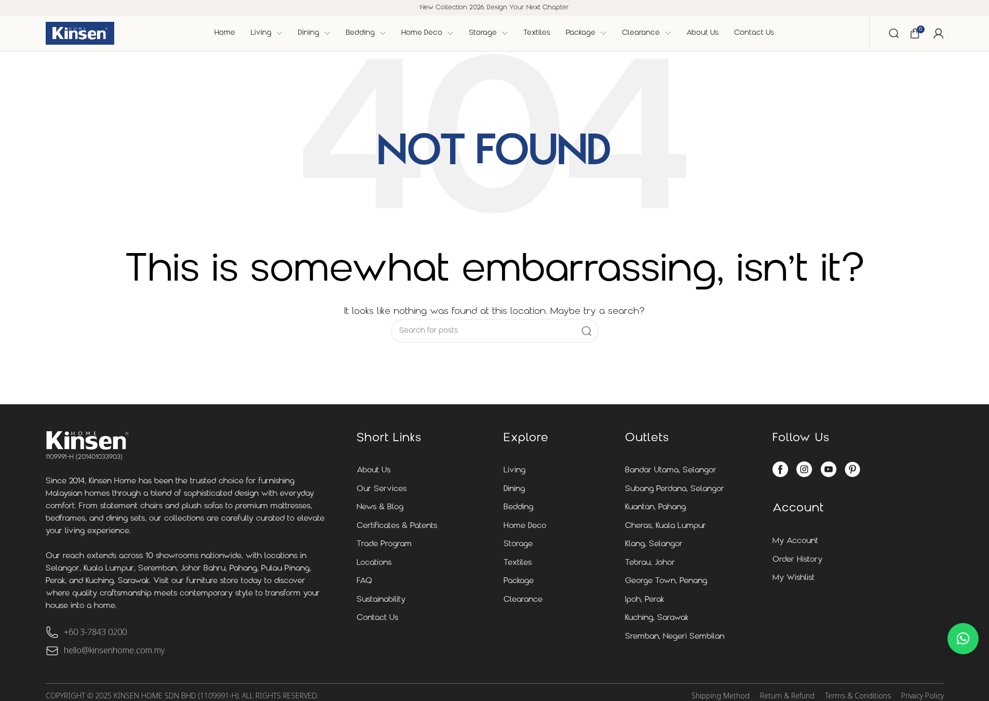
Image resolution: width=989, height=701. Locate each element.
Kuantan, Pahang (655, 507)
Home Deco (525, 526)
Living (514, 470)
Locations (374, 563)
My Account (795, 541)
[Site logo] (80, 33)
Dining (514, 489)
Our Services (382, 489)
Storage (518, 544)
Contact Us (377, 618)
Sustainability (381, 600)
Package (519, 581)
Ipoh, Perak (644, 600)
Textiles (518, 563)
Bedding (518, 507)
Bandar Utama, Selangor (670, 470)
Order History (797, 560)
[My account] (938, 33)
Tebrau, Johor (650, 563)
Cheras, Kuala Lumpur (665, 526)
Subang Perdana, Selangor (674, 489)
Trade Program (384, 544)
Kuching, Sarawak (656, 618)
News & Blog (380, 507)
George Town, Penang (666, 581)
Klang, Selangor (654, 544)
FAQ (364, 581)
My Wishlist (794, 578)
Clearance (523, 600)
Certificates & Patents (397, 526)
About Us (373, 470)
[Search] (894, 33)
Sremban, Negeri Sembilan (674, 637)
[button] (963, 638)
